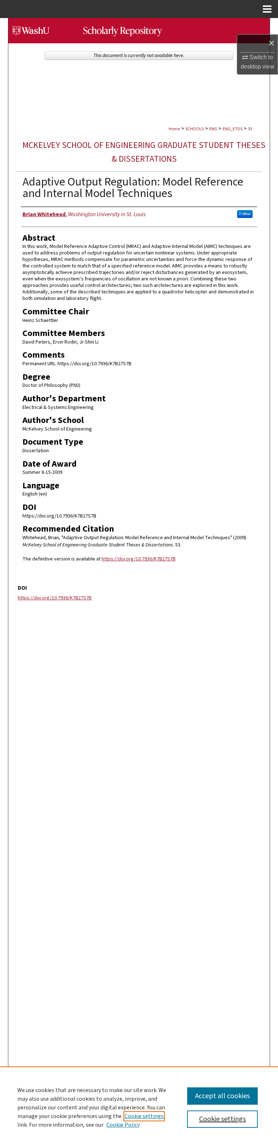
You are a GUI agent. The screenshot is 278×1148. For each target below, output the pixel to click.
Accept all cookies (222, 1096)
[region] (139, 1107)
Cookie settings (144, 1116)
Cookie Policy (123, 1125)
